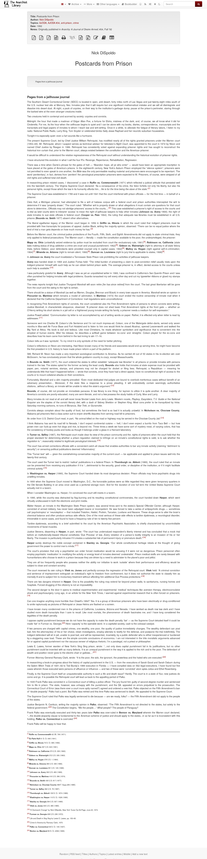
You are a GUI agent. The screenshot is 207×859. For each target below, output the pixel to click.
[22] (164, 657)
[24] (75, 718)
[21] (94, 652)
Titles (84, 854)
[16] (144, 537)
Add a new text (139, 854)
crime (76, 22)
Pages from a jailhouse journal (48, 81)
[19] (28, 595)
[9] (163, 251)
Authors (93, 854)
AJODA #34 (54, 22)
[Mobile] (140, 4)
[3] (92, 228)
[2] (110, 207)
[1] (149, 188)
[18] (143, 576)
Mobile (127, 854)
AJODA (43, 22)
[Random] (150, 4)
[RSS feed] (145, 4)
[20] (63, 623)
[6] (123, 248)
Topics (102, 854)
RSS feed (75, 854)
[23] (50, 707)
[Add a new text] (155, 4)
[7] (34, 251)
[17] (76, 545)
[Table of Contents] (63, 4)
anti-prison (66, 22)
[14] (99, 440)
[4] (144, 241)
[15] (45, 468)
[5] (117, 245)
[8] (89, 251)
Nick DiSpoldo (46, 19)
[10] (51, 267)
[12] (112, 385)
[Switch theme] (159, 4)
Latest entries (115, 854)
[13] (162, 417)
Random (64, 854)
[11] (40, 317)
